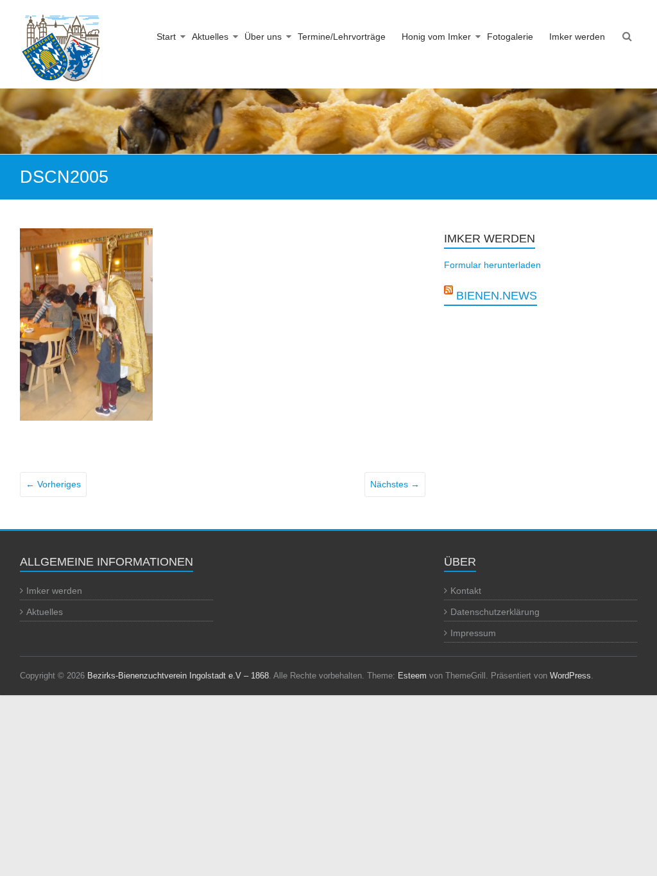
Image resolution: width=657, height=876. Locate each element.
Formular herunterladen (492, 265)
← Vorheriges (53, 484)
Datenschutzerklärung (495, 612)
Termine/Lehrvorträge (342, 36)
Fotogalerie (510, 36)
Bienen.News (496, 295)
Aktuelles (210, 36)
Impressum (473, 633)
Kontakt (465, 590)
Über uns (263, 36)
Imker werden (577, 36)
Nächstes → (395, 484)
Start (166, 36)
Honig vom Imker (436, 36)
